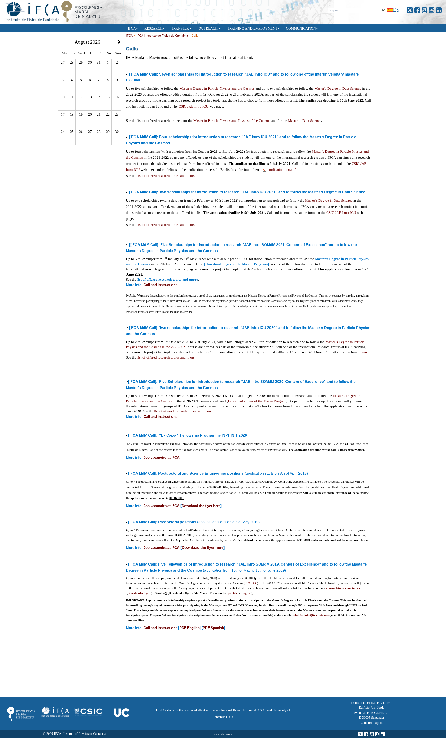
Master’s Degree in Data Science (328, 200)
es (396, 10)
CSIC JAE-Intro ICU (193, 106)
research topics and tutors (343, 588)
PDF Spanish (213, 628)
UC (255, 583)
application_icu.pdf (282, 169)
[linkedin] (439, 10)
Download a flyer (139, 593)
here (364, 352)
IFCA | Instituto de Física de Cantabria (162, 35)
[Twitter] (410, 10)
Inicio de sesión (223, 734)
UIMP (248, 583)
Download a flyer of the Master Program (257, 401)
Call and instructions (160, 285)
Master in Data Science (304, 120)
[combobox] (354, 10)
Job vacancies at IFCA (162, 457)
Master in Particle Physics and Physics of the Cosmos (231, 120)
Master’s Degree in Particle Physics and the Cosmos (217, 88)
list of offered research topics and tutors (166, 357)
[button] (383, 10)
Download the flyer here (201, 506)
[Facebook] (417, 10)
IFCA (129, 35)
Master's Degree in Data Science (338, 88)
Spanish (232, 593)
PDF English (189, 628)
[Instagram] (431, 10)
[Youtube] (424, 10)
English (246, 593)
